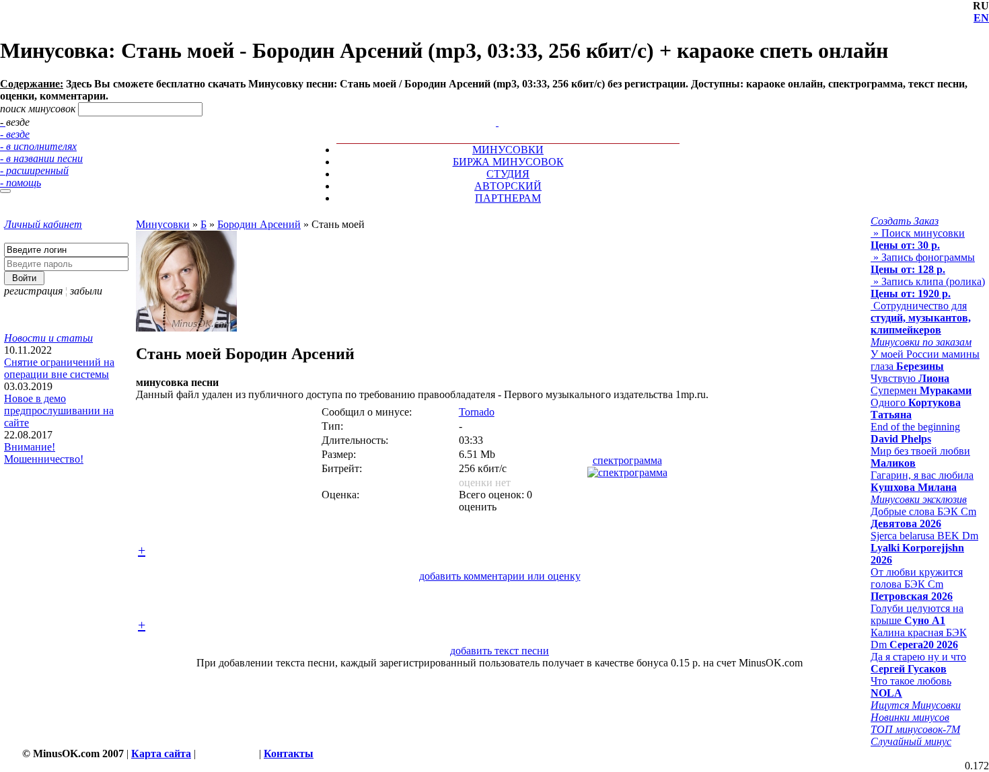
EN (981, 18)
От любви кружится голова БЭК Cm (917, 584)
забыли (86, 291)
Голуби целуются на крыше (917, 614)
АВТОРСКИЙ (508, 186)
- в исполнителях (38, 146)
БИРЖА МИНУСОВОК (508, 161)
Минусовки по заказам (921, 342)
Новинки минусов (910, 717)
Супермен (921, 390)
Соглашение (227, 753)
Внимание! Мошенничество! (43, 453)
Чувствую (910, 378)
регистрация (33, 291)
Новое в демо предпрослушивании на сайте (59, 410)
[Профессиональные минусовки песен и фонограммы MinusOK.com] (497, 122)
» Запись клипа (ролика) (928, 287)
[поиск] (5, 191)
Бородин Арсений (259, 224)
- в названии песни (41, 158)
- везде (15, 134)
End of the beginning (915, 433)
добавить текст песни (499, 650)
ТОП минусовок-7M (915, 729)
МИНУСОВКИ (508, 149)
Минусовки (163, 224)
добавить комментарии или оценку (500, 576)
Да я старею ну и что (918, 662)
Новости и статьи (48, 338)
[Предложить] (498, 110)
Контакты (289, 753)
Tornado (476, 412)
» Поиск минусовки (918, 239)
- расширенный (34, 170)
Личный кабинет (43, 224)
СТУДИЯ (507, 174)
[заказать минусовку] (491, 110)
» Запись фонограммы (923, 263)
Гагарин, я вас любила (922, 481)
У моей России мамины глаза (925, 360)
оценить (478, 506)
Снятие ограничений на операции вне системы (59, 368)
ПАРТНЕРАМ (508, 198)
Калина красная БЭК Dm (919, 638)
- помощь (20, 182)
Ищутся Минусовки (916, 705)
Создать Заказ (905, 221)
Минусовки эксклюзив (919, 499)
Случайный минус (911, 741)
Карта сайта (161, 753)
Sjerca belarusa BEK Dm (924, 548)
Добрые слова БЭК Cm (923, 517)
